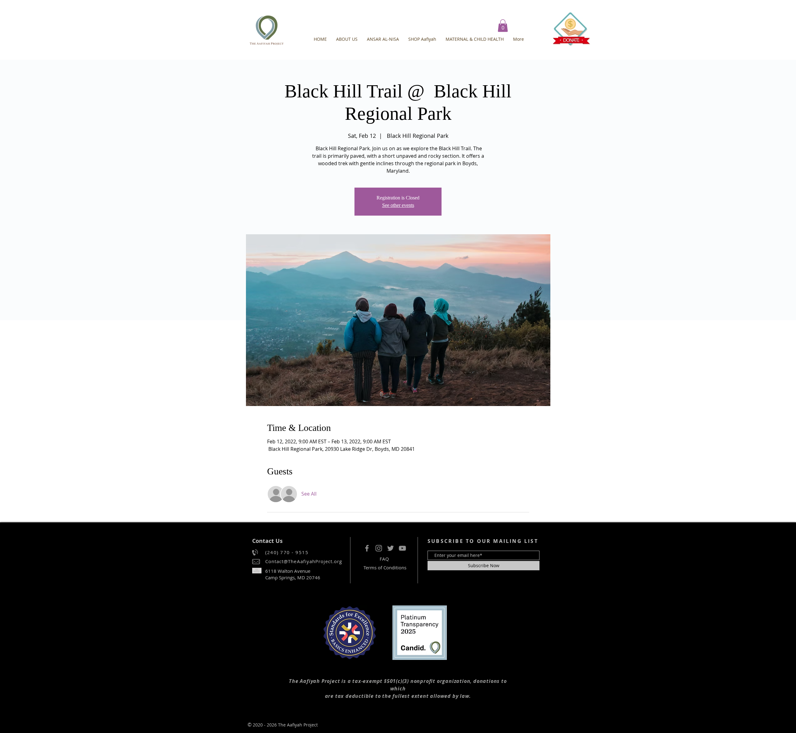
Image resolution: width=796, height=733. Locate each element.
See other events (398, 205)
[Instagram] (378, 548)
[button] (502, 25)
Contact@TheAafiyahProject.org (303, 561)
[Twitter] (390, 548)
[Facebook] (367, 548)
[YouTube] (402, 548)
